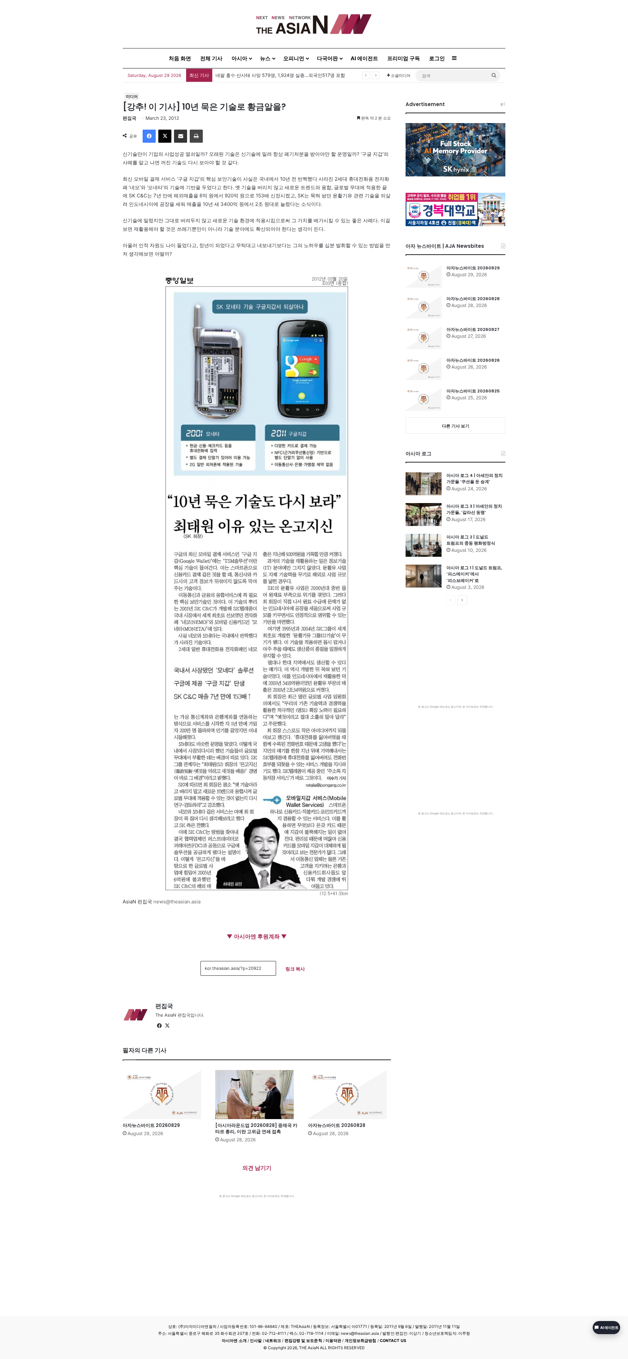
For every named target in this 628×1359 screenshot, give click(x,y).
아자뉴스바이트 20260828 (336, 1125)
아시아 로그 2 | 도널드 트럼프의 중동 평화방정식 (470, 540)
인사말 (256, 1340)
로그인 (437, 58)
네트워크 (273, 1340)
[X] (164, 136)
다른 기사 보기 (455, 425)
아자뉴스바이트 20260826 (473, 360)
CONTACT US (393, 1340)
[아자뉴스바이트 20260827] (424, 337)
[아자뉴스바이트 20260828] (349, 1094)
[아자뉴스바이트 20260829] (164, 1094)
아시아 (239, 58)
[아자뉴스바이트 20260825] (424, 399)
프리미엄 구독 (403, 58)
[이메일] (180, 136)
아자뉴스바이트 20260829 (151, 1125)
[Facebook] (149, 136)
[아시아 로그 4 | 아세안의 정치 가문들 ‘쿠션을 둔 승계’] (424, 483)
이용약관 (333, 1340)
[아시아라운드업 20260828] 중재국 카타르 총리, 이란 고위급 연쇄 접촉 (256, 1128)
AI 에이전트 (364, 58)
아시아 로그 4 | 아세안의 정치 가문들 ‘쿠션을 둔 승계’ (474, 478)
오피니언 (293, 58)
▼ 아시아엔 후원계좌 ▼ (257, 936)
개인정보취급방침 (360, 1340)
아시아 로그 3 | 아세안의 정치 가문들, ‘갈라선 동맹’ (474, 509)
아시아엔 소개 (234, 1340)
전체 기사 (211, 58)
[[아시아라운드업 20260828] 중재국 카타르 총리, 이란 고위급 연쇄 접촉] (256, 1094)
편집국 (129, 118)
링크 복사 (295, 968)
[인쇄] (196, 136)
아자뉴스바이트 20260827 (472, 329)
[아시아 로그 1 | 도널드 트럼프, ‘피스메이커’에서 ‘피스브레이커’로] (424, 576)
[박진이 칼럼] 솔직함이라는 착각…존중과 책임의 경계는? (274, 75)
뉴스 (265, 58)
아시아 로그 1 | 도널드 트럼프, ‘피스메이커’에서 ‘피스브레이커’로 (474, 574)
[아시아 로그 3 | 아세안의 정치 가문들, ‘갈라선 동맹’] (424, 514)
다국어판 (327, 58)
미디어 (132, 96)
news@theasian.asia (177, 901)
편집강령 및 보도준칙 (303, 1340)
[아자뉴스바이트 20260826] (424, 368)
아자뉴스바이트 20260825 (473, 391)
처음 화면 (180, 58)
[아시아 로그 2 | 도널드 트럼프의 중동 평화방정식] (424, 545)
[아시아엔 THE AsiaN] (314, 24)
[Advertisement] (257, 1247)
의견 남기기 (256, 1168)
